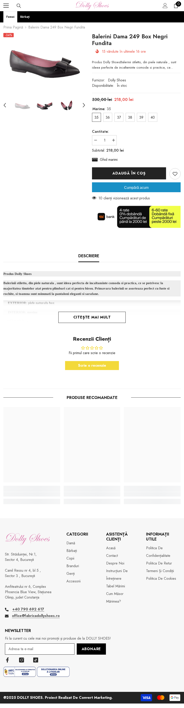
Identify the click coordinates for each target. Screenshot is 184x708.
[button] (4, 105)
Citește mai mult (92, 317)
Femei (10, 17)
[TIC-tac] (35, 660)
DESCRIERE (88, 256)
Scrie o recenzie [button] (92, 365)
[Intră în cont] (165, 5)
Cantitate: (100, 131)
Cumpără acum (136, 188)
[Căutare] (19, 6)
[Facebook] (7, 660)
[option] (44, 60)
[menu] (6, 5)
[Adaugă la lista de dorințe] (175, 173)
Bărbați (25, 17)
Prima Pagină (13, 27)
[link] (31, 494)
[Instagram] (21, 660)
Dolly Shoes (117, 80)
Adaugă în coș (128, 173)
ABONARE (91, 648)
